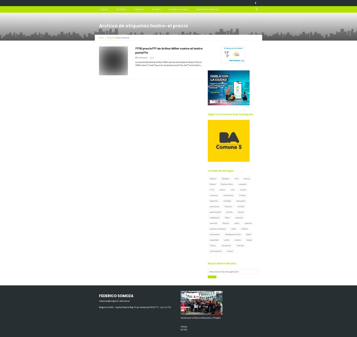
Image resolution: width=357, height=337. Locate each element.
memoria (239, 217)
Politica (244, 229)
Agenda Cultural (178, 9)
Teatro (213, 245)
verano (230, 251)
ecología (227, 201)
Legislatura (214, 217)
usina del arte (216, 251)
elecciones (214, 206)
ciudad (243, 190)
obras (236, 223)
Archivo (156, 9)
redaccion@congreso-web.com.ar (114, 301)
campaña (242, 184)
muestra (213, 223)
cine (232, 190)
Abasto (213, 178)
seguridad (214, 240)
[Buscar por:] (233, 271)
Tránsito (240, 245)
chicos (222, 190)
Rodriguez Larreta (233, 234)
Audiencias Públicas (207, 9)
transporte (226, 245)
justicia (229, 212)
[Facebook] (255, 3)
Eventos (139, 9)
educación (240, 201)
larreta (241, 212)
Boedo (213, 184)
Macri (227, 217)
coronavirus (228, 195)
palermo (248, 223)
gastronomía (215, 212)
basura (247, 178)
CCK (212, 190)
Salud (248, 234)
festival (241, 206)
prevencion (215, 234)
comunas (214, 195)
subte (226, 240)
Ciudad (104, 9)
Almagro (225, 178)
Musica (226, 223)
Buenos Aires (227, 184)
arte (236, 178)
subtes (238, 240)
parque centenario (218, 229)
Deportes (121, 9)
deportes (214, 201)
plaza (233, 229)
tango (249, 240)
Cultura (242, 195)
